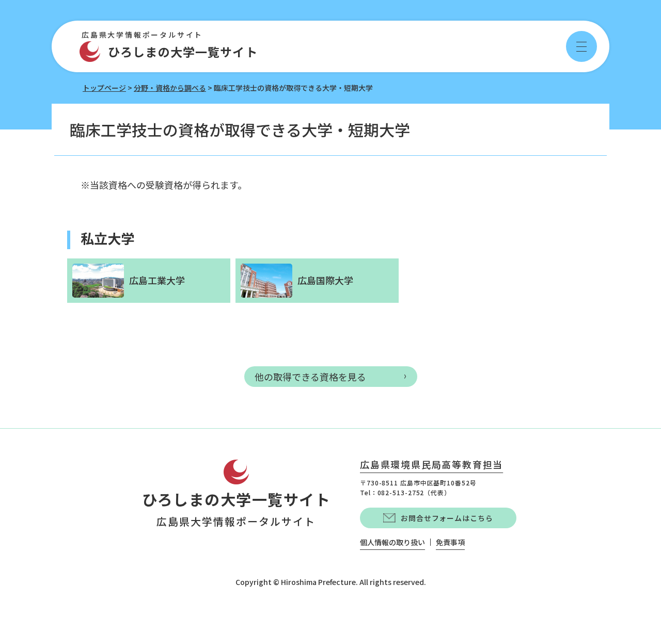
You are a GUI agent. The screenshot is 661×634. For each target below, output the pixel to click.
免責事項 (450, 542)
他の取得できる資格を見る (310, 376)
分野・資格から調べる (170, 88)
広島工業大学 (157, 280)
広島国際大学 (325, 280)
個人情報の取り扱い (392, 542)
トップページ (104, 88)
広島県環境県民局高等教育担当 (431, 465)
